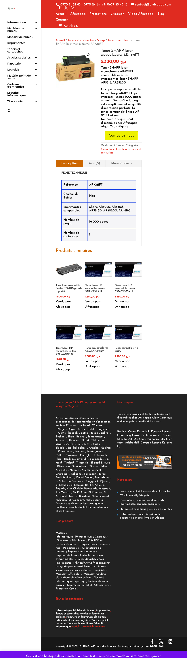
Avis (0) (94, 163)
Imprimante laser (66, 555)
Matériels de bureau (15, 30)
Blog (160, 14)
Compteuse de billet (79, 585)
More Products (121, 163)
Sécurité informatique (16, 94)
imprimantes (103, 610)
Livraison (117, 14)
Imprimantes (16, 43)
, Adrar (80, 429)
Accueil (61, 14)
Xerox (135, 435)
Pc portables (71, 548)
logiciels (85, 620)
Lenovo (156, 442)
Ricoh (144, 435)
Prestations (98, 14)
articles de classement (68, 620)
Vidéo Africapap (141, 14)
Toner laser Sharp (119, 40)
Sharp (101, 40)
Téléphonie (14, 101)
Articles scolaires (19, 57)
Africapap (78, 14)
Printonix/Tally (156, 439)
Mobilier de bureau (20, 37)
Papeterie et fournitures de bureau (86, 617)
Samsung (125, 435)
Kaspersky (79, 581)
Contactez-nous (121, 135)
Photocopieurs (83, 537)
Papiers (72, 551)
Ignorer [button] (155, 656)
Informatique (16, 22)
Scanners (63, 540)
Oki (135, 439)
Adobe (129, 442)
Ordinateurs (90, 548)
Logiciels (13, 69)
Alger (71, 429)
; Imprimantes (86, 551)
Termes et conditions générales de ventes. (146, 509)
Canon (132, 431)
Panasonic (154, 435)
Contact (62, 20)
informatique (64, 610)
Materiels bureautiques (80, 623)
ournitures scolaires (79, 570)
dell (136, 442)
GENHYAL (157, 646)
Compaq (146, 442)
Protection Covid (66, 588)
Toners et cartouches (15, 50)
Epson (140, 431)
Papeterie (14, 63)
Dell (130, 439)
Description (69, 163)
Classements (102, 585)
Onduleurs (101, 537)
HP (147, 431)
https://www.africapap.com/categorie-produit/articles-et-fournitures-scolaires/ (83, 567)
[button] (88, 55)
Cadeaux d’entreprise (15, 85)
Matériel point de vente (19, 77)
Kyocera (156, 431)
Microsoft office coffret (77, 577)
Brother (122, 431)
